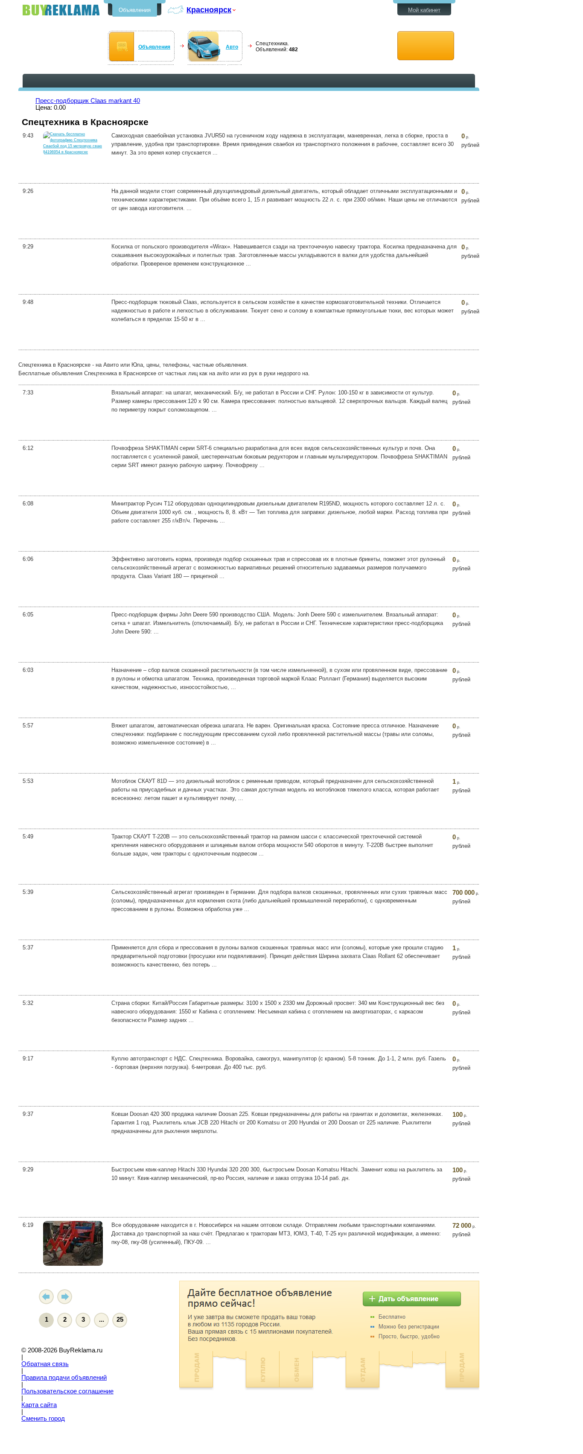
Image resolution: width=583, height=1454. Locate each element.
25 (120, 1319)
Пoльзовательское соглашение (67, 1391)
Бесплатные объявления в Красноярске (61, 10)
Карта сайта (39, 1404)
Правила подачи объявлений (64, 1377)
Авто (232, 47)
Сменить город (43, 1418)
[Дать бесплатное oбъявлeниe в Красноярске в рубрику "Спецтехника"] (425, 46)
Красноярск (209, 9)
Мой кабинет (424, 10)
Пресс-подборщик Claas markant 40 (87, 100)
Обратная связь (45, 1364)
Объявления (135, 10)
